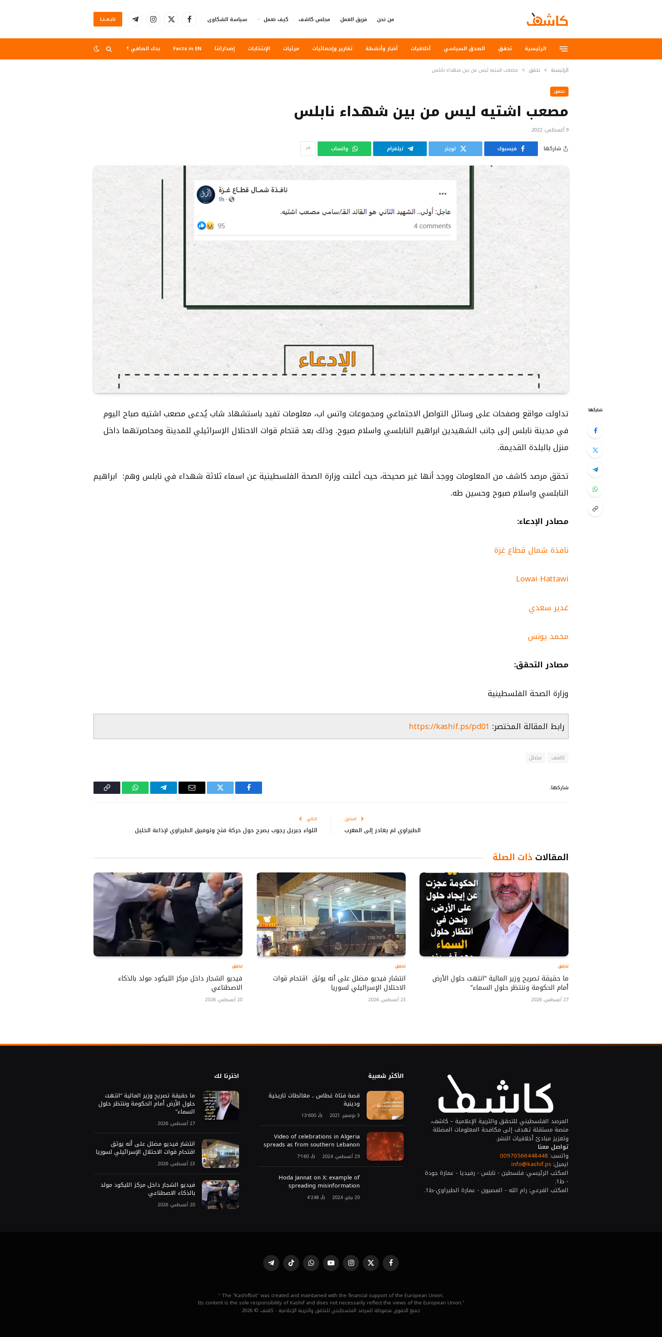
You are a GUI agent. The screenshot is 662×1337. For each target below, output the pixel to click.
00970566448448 (524, 1155)
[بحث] (109, 48)
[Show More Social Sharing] (308, 148)
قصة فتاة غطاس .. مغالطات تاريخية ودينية (314, 1100)
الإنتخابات (259, 48)
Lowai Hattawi (542, 579)
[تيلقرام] (595, 469)
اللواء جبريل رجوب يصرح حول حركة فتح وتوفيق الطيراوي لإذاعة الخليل (226, 830)
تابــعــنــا (108, 19)
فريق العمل (353, 19)
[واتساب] (595, 489)
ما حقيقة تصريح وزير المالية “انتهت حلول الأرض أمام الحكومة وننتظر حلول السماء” (501, 983)
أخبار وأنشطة (381, 48)
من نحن (385, 19)
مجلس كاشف (314, 19)
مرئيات (291, 48)
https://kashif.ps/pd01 (449, 726)
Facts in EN (187, 48)
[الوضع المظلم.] (97, 49)
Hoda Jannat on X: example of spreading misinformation (319, 1182)
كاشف (558, 757)
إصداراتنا (225, 48)
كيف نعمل (276, 19)
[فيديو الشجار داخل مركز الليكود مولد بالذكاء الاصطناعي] (168, 914)
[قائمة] (564, 49)
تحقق (505, 48)
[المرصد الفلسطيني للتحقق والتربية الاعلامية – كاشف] (547, 19)
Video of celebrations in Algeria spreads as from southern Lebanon (312, 1141)
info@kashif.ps (531, 1164)
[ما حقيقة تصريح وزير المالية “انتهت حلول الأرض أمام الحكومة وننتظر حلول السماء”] (494, 914)
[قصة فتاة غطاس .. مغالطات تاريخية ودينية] (385, 1105)
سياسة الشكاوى (227, 19)
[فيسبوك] (595, 430)
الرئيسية (535, 48)
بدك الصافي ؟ (143, 48)
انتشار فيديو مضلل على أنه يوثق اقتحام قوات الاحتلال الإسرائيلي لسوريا (339, 983)
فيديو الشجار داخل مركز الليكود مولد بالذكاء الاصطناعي (180, 983)
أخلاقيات (421, 48)
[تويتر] (595, 450)
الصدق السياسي (464, 48)
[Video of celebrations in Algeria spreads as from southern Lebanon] (385, 1146)
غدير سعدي (549, 607)
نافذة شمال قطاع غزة (531, 550)
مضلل (535, 757)
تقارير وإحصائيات (332, 48)
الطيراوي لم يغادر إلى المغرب (382, 830)
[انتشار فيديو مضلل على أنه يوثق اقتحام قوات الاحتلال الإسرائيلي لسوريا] (330, 914)
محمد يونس (548, 636)
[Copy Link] (595, 508)
